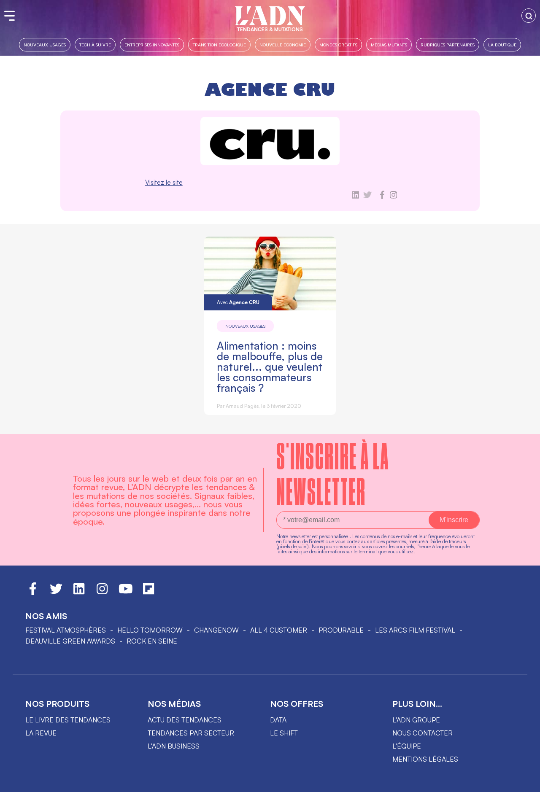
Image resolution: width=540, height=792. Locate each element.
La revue (41, 733)
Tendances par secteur (191, 733)
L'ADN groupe (416, 720)
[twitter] (367, 196)
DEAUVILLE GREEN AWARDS (70, 641)
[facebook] (382, 196)
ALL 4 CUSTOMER (278, 630)
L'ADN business (174, 746)
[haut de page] (525, 781)
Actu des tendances (184, 720)
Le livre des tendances (68, 720)
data (278, 720)
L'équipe (406, 746)
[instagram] (393, 196)
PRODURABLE (341, 630)
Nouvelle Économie (282, 44)
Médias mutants (389, 44)
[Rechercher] (528, 15)
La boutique (502, 44)
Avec (238, 302)
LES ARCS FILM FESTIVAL (415, 630)
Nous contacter (422, 733)
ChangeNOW (216, 630)
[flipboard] (148, 592)
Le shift (284, 733)
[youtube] (126, 592)
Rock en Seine (152, 641)
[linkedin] (355, 196)
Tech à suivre (95, 44)
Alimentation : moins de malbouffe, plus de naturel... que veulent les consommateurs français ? (270, 366)
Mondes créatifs (338, 44)
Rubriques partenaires (448, 44)
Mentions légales (425, 759)
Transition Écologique (219, 44)
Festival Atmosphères (65, 630)
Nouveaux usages (45, 44)
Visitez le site (164, 182)
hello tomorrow (150, 630)
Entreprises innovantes (151, 44)
